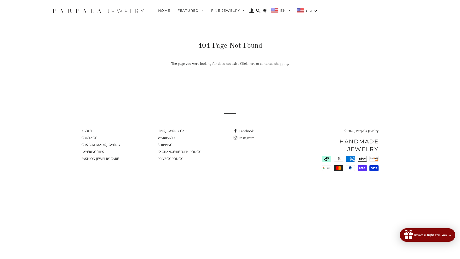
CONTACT (89, 138)
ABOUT (86, 131)
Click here (247, 63)
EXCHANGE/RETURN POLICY (179, 152)
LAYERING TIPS (92, 152)
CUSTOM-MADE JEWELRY (100, 145)
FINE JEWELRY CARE (173, 131)
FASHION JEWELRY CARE (100, 159)
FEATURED (189, 10)
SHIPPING (165, 145)
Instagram (246, 138)
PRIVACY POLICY (170, 159)
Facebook (245, 131)
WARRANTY (166, 138)
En (283, 10)
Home (164, 10)
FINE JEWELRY (226, 10)
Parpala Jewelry (367, 131)
